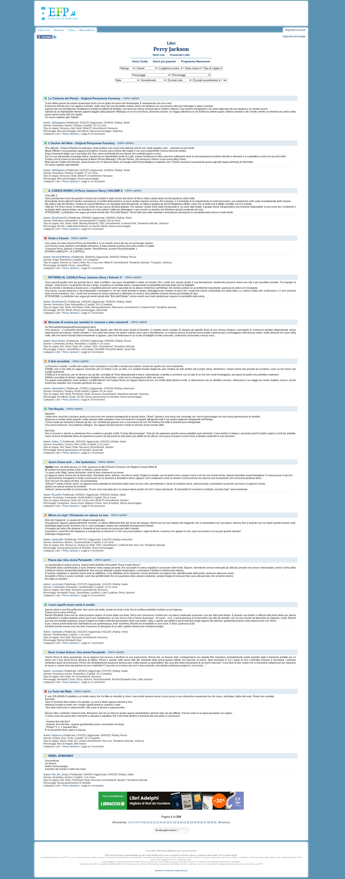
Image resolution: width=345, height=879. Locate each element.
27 (205, 822)
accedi (301, 30)
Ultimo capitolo (131, 98)
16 (167, 822)
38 (91, 506)
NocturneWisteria (61, 257)
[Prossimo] (223, 822)
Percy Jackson (171, 49)
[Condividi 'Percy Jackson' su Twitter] (55, 37)
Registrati (290, 30)
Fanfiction (44, 30)
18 (174, 822)
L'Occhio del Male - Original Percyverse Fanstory (81, 143)
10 (91, 595)
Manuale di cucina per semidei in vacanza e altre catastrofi (88, 322)
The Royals (56, 408)
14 (161, 822)
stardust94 (57, 539)
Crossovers (180, 54)
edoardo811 (58, 388)
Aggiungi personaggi (294, 36)
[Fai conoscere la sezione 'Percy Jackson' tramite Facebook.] (44, 37)
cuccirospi (57, 584)
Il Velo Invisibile (59, 361)
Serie (159, 54)
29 (211, 822)
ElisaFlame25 (59, 217)
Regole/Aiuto (87, 30)
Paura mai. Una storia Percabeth (70, 559)
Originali (59, 30)
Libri (171, 43)
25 (198, 822)
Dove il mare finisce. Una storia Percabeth (76, 652)
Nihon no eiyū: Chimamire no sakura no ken (78, 515)
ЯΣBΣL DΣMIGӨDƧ (60, 755)
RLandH (56, 494)
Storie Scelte (140, 61)
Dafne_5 (56, 441)
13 (91, 181)
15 (164, 822)
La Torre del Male (60, 691)
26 (201, 822)
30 (215, 822)
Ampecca (57, 735)
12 (91, 682)
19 (177, 822)
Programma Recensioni (195, 61)
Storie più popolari (164, 61)
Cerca (71, 30)
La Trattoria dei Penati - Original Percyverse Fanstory (84, 98)
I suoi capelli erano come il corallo (71, 604)
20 (181, 822)
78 (91, 399)
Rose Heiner (58, 340)
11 (151, 822)
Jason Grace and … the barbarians (72, 462)
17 (171, 822)
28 (208, 822)
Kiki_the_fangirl (60, 774)
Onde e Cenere (58, 238)
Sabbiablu (57, 631)
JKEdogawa (58, 122)
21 (184, 822)
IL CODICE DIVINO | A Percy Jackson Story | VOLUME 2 (85, 190)
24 (194, 822)
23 (91, 133)
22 (188, 822)
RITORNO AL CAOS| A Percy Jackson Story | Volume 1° (85, 277)
